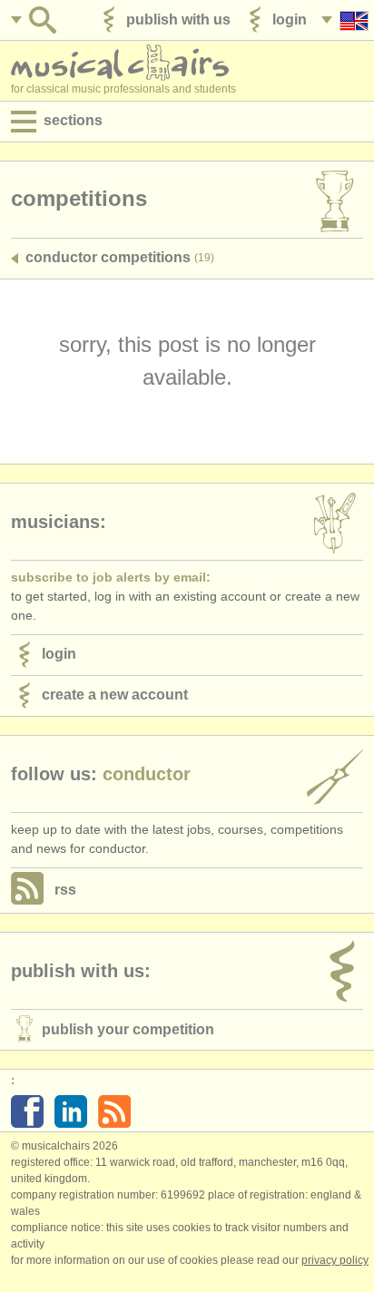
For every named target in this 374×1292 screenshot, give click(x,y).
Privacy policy (335, 1260)
